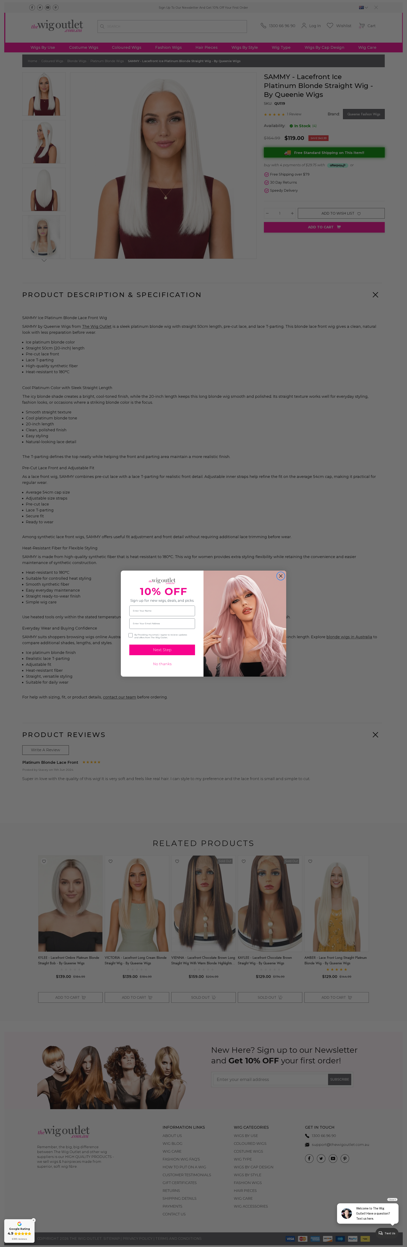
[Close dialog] (280, 576)
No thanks (162, 664)
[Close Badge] (33, 1220)
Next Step (162, 650)
